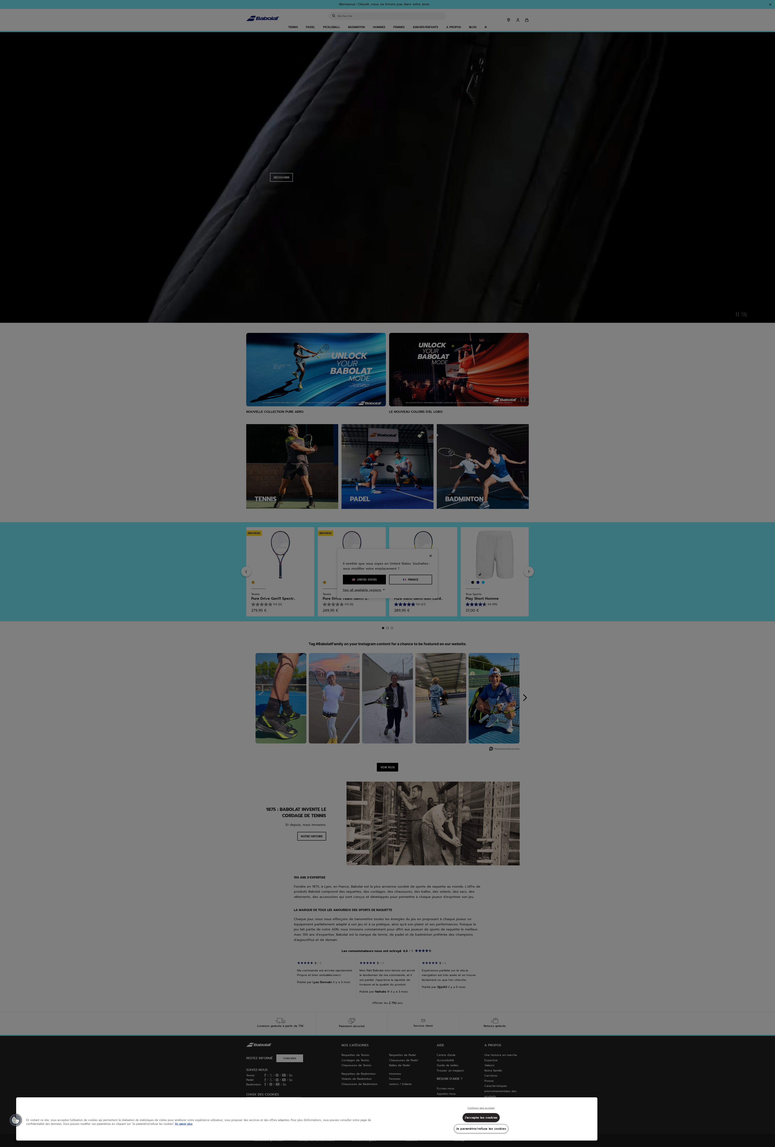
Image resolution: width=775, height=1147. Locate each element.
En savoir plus (183, 1124)
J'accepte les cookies (481, 1117)
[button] (15, 1120)
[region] (306, 1119)
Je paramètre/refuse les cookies (481, 1128)
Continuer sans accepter (481, 1108)
